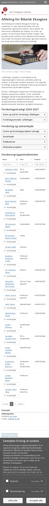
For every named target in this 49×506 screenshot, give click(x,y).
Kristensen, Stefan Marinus (9, 364)
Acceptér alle (36, 500)
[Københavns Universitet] (4, 11)
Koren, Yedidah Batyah (8, 350)
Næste (20, 404)
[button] (45, 2)
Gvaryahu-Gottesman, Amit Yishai (10, 284)
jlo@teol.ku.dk (13, 419)
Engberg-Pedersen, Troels (9, 258)
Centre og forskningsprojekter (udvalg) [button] (21, 131)
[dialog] (24, 472)
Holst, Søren (10, 304)
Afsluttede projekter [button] (12, 147)
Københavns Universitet (10, 436)
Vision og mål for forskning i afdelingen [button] (21, 114)
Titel (22, 159)
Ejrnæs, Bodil (10, 247)
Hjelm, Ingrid (10, 295)
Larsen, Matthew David (8, 378)
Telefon (37, 159)
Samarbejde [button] (8, 136)
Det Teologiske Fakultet (10, 434)
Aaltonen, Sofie (11, 169)
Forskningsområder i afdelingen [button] (18, 119)
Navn (4, 159)
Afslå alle (12, 500)
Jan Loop (13, 416)
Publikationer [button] (9, 141)
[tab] (24, 114)
